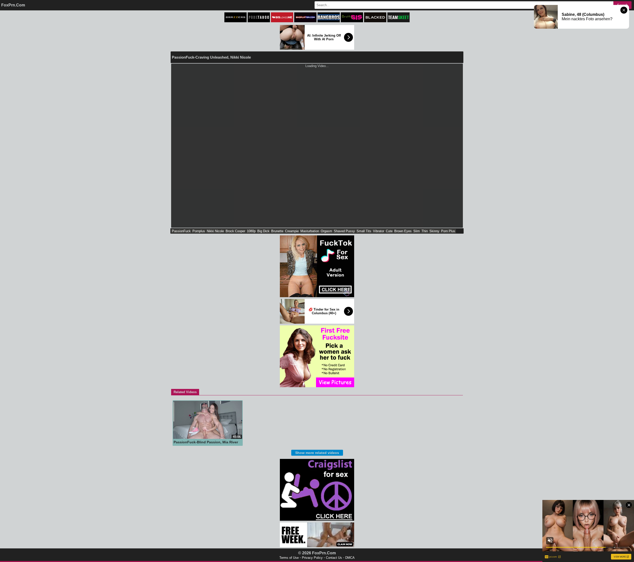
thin (425, 231)
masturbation (309, 231)
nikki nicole (215, 231)
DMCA (350, 558)
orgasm (326, 231)
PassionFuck (181, 231)
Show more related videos (317, 453)
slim (416, 231)
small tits (364, 231)
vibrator (378, 231)
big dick (263, 231)
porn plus (448, 231)
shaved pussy (344, 231)
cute (389, 231)
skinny (434, 231)
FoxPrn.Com (13, 5)
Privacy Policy (312, 558)
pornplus (198, 231)
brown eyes (403, 231)
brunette (277, 231)
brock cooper (235, 231)
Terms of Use (289, 558)
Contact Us (334, 558)
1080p (251, 231)
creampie (292, 231)
